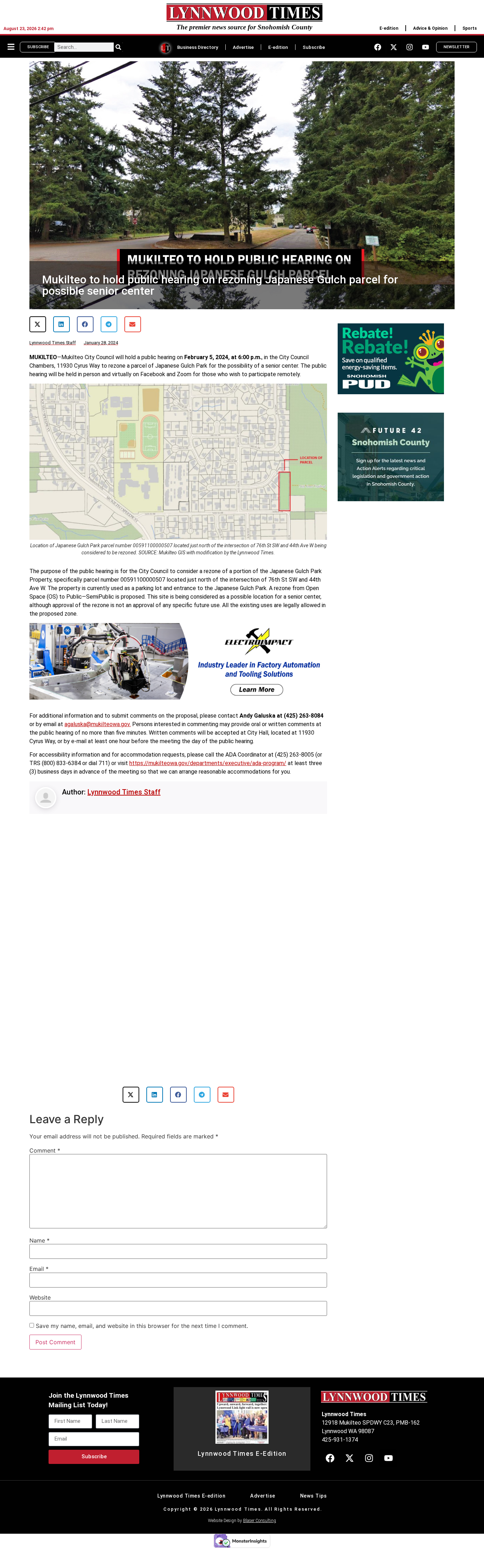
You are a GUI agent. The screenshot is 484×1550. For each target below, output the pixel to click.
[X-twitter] (394, 47)
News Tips (313, 1496)
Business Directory (197, 47)
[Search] (118, 47)
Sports (469, 28)
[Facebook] (378, 47)
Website (40, 1297)
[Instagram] (410, 47)
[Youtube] (425, 47)
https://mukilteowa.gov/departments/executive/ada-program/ (207, 763)
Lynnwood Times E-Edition (242, 1453)
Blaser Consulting (259, 1520)
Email (39, 1269)
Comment (44, 1150)
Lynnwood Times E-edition (191, 1496)
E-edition (388, 28)
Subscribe (314, 47)
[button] (37, 324)
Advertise (243, 47)
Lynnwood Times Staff (124, 792)
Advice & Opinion (430, 28)
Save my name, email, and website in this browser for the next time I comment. (142, 1326)
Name (39, 1240)
